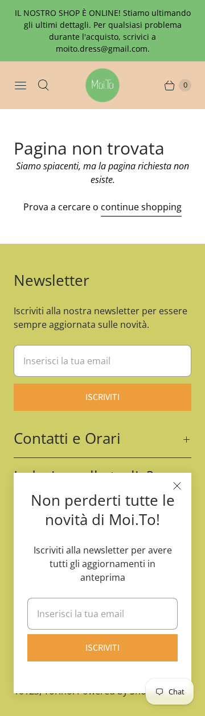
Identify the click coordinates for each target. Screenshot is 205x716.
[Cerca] (43, 85)
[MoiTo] (102, 85)
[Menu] (20, 85)
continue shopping (141, 207)
